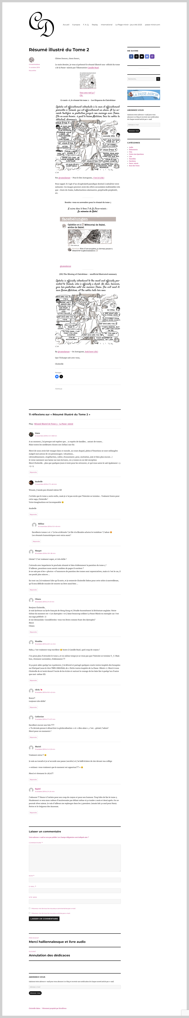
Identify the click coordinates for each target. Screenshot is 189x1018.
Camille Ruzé (93, 68)
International (106, 25)
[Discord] (147, 56)
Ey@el (37, 789)
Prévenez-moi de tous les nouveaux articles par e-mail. (51, 913)
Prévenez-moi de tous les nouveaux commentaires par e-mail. (54, 908)
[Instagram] (136, 56)
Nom (31, 876)
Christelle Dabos (34, 1008)
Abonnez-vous (35, 993)
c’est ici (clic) (98, 178)
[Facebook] (131, 56)
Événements (133, 150)
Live (130, 156)
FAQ (130, 152)
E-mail (32, 886)
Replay (95, 25)
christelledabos (34, 64)
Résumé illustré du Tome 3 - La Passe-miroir (53, 424)
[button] (118, 137)
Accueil (66, 25)
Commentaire (36, 843)
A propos (76, 25)
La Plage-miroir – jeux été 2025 (128, 25)
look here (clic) (91, 352)
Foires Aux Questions (136, 154)
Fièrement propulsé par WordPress (54, 1008)
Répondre (33, 472)
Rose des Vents (134, 166)
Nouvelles (32, 70)
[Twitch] (152, 56)
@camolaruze (64, 178)
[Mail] (142, 56)
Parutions (132, 161)
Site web (33, 897)
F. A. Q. (86, 25)
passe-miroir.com (152, 25)
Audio (131, 147)
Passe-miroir (133, 163)
